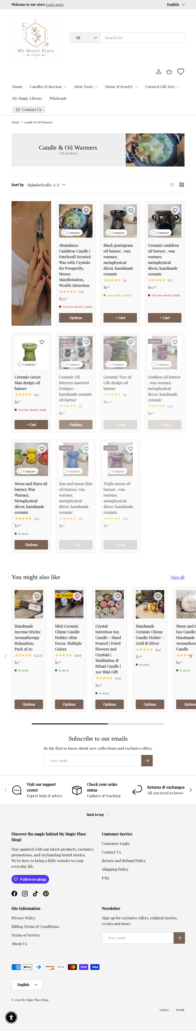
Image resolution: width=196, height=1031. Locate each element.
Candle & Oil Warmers (38, 122)
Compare (73, 232)
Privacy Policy (23, 917)
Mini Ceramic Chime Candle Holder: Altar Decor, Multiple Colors (68, 637)
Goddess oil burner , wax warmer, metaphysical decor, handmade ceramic (164, 388)
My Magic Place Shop (35, 1000)
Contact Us (111, 851)
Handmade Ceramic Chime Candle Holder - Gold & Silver (150, 634)
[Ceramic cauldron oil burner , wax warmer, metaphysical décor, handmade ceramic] (164, 221)
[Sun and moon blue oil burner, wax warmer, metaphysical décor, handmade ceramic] (76, 459)
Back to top (95, 814)
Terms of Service (25, 934)
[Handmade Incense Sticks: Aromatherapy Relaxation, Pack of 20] (29, 604)
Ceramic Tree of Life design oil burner (117, 382)
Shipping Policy (115, 869)
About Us (19, 943)
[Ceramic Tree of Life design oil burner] (120, 352)
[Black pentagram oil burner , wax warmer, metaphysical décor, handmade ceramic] (120, 221)
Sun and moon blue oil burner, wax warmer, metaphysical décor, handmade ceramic (76, 498)
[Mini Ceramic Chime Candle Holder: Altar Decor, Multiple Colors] (69, 604)
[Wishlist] (181, 71)
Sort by (17, 184)
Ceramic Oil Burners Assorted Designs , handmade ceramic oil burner (75, 388)
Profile (180, 1010)
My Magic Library (27, 98)
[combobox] (127, 37)
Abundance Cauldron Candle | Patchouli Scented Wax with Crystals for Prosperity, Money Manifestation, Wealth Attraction (75, 265)
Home (17, 86)
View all (178, 577)
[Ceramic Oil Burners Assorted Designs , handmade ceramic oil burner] (76, 352)
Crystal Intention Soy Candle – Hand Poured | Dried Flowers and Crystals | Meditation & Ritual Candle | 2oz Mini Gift (108, 648)
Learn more (55, 4)
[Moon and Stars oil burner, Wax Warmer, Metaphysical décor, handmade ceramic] (31, 459)
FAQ (105, 877)
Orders (164, 1010)
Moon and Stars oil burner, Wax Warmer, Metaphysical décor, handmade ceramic (31, 498)
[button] (169, 71)
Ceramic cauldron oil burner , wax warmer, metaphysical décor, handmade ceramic (163, 259)
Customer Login (116, 843)
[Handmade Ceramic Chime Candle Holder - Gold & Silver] (150, 604)
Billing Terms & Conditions (35, 926)
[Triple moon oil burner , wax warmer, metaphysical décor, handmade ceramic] (120, 459)
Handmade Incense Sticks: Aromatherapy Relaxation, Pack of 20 (28, 637)
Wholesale (58, 98)
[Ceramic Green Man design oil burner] (31, 352)
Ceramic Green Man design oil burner (28, 382)
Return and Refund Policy (124, 860)
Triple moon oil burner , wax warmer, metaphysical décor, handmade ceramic (118, 498)
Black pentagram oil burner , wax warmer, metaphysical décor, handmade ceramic (118, 259)
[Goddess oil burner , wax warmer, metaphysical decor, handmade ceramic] (164, 352)
